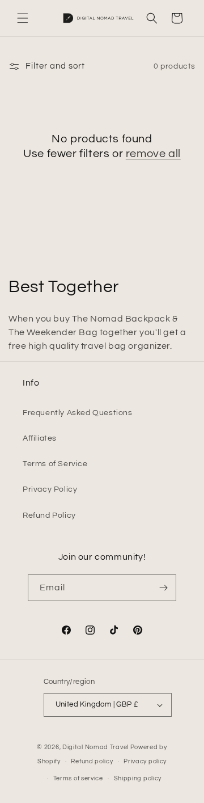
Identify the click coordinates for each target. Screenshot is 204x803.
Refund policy (92, 761)
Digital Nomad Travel (95, 747)
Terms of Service (55, 464)
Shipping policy (138, 778)
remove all (153, 153)
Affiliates (40, 438)
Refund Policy (49, 515)
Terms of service (78, 778)
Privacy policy (145, 761)
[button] (22, 18)
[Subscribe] (163, 587)
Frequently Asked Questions (78, 413)
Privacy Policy (50, 489)
